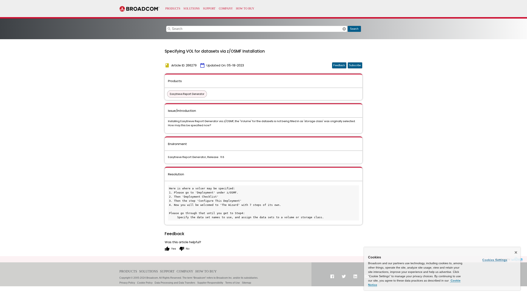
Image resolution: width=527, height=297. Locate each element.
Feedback (339, 65)
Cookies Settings (494, 260)
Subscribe (355, 65)
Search (354, 28)
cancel (344, 29)
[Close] (516, 252)
